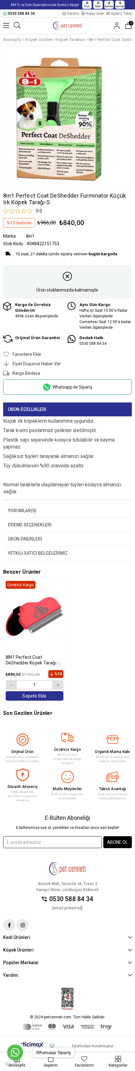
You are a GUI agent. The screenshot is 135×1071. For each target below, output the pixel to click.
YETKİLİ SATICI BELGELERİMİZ (38, 553)
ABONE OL (117, 842)
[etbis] (67, 999)
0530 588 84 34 (71, 899)
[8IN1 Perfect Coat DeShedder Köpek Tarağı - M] (34, 616)
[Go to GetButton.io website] (15, 1064)
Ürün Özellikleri (27, 409)
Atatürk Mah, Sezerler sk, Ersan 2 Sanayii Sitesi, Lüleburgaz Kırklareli (67, 887)
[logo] (67, 868)
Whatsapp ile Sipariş (72, 387)
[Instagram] (23, 925)
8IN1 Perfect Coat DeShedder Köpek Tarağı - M (32, 660)
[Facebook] (9, 925)
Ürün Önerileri (25, 538)
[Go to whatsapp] (15, 1052)
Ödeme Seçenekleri (29, 524)
